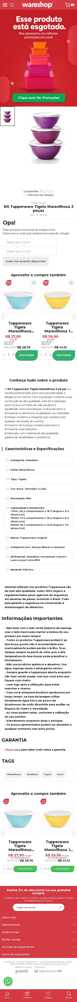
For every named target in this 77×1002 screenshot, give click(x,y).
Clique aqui (12, 749)
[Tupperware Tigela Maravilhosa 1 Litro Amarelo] (57, 320)
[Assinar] (60, 907)
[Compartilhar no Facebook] (41, 191)
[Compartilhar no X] (48, 191)
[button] (7, 116)
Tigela (47, 774)
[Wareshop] (37, 4)
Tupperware (38, 203)
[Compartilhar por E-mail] (51, 191)
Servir (60, 774)
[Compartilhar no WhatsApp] (44, 191)
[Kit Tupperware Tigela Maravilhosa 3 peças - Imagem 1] (7, 116)
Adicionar (26, 355)
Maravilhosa (14, 774)
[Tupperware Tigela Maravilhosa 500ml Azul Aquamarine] (20, 320)
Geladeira (32, 774)
